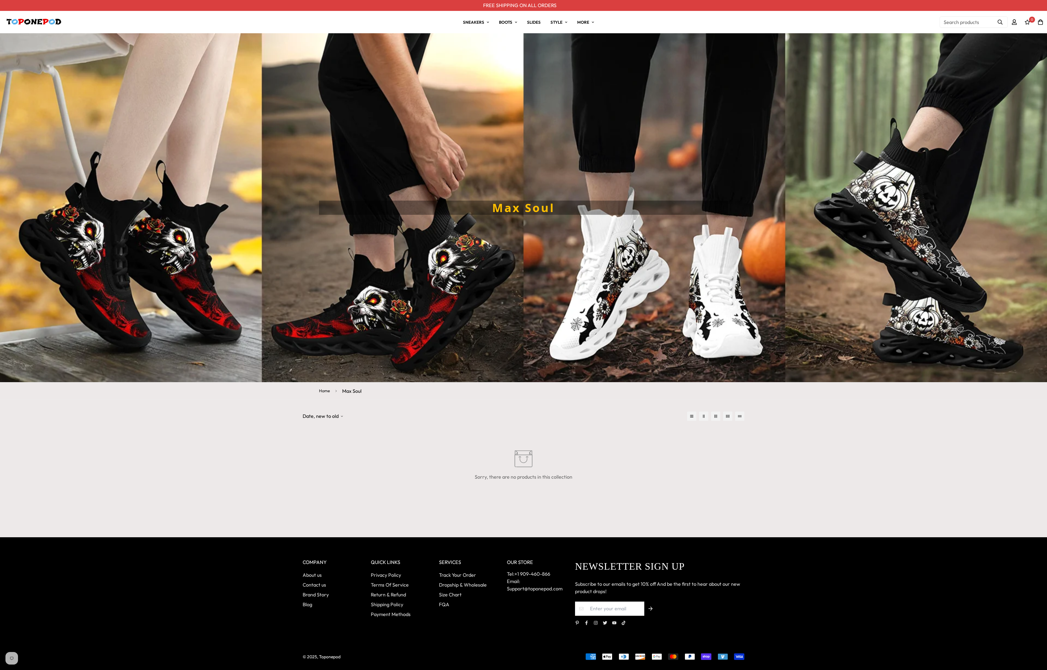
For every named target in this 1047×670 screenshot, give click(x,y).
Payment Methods (391, 614)
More (583, 22)
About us (312, 575)
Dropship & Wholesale (463, 585)
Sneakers (473, 22)
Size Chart (450, 594)
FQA (444, 604)
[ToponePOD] (33, 22)
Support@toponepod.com (534, 589)
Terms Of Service (390, 585)
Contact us (314, 585)
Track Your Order (457, 575)
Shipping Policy (387, 604)
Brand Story (316, 594)
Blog (307, 604)
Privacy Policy (386, 575)
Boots (505, 22)
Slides (534, 22)
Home (324, 390)
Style (556, 22)
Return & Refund (388, 594)
